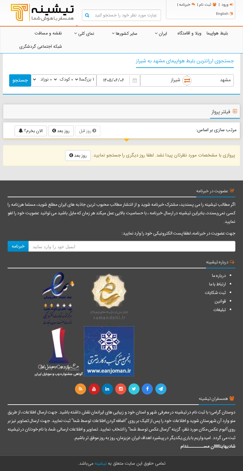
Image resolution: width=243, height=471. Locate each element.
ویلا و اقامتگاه (190, 33)
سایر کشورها (126, 33)
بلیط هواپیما (217, 33)
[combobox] (210, 80)
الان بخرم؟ (33, 130)
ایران (162, 33)
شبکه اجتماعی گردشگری (40, 46)
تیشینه (101, 463)
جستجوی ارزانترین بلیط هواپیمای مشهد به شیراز (185, 61)
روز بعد (63, 130)
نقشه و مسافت (48, 33)
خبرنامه (184, 5)
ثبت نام (205, 5)
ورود (224, 5)
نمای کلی (85, 33)
